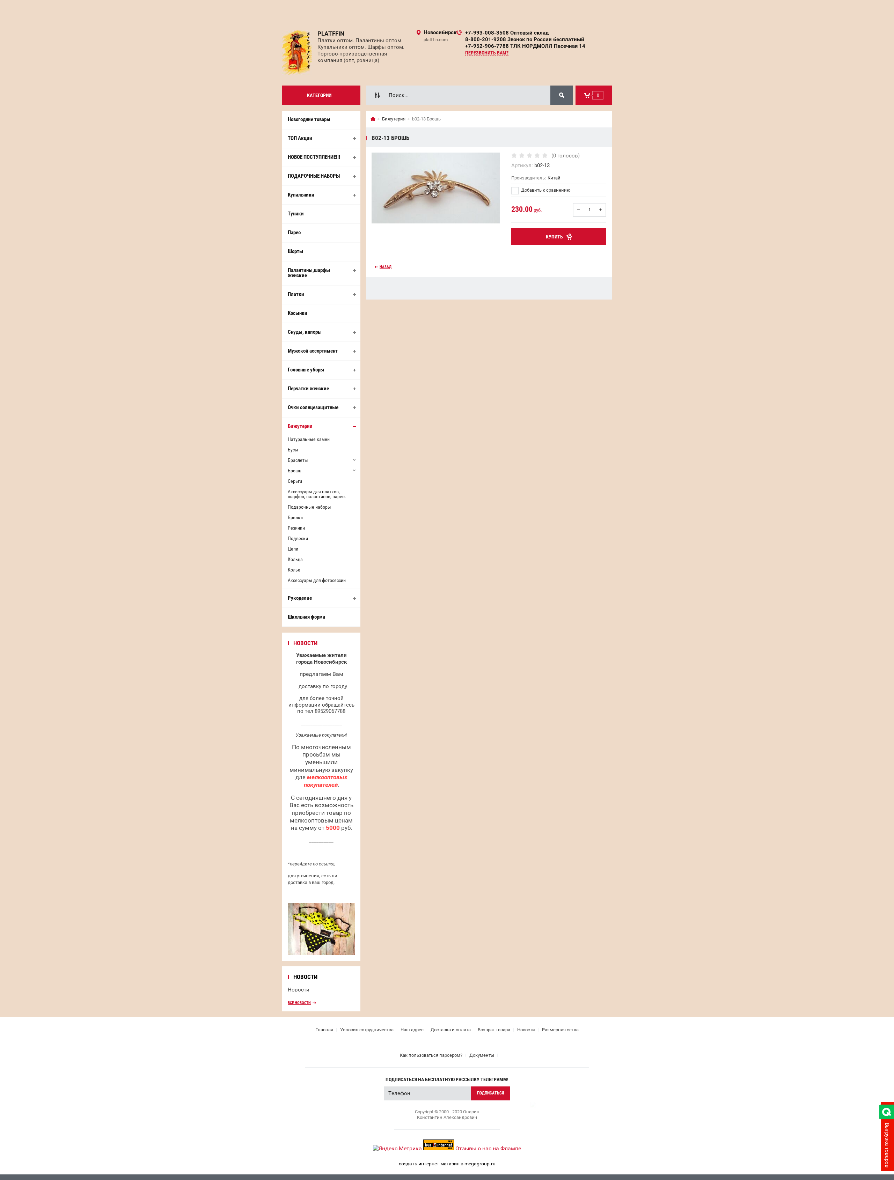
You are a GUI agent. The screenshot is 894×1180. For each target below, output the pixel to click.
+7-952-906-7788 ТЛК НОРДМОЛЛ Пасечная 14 (525, 46)
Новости (298, 990)
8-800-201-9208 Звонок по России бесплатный (524, 39)
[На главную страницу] (297, 52)
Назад (385, 267)
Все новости (299, 1003)
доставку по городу (323, 686)
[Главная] (373, 119)
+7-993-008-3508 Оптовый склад (507, 33)
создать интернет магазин (429, 1163)
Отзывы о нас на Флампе (488, 1148)
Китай (554, 177)
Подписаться (490, 1093)
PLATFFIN (330, 33)
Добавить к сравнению (545, 190)
